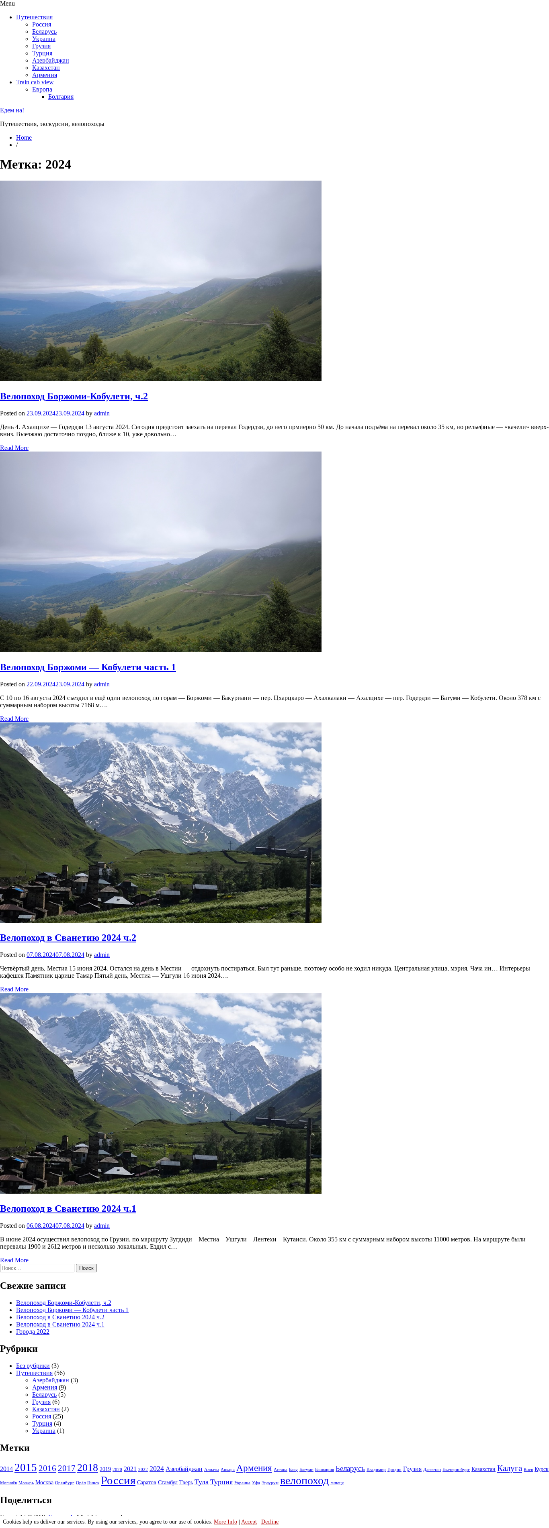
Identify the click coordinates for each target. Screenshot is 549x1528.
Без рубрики (33, 1365)
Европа (42, 89)
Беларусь (44, 31)
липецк (337, 1483)
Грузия (41, 46)
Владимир (376, 1469)
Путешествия (34, 17)
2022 (143, 1469)
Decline (270, 1522)
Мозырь (26, 1483)
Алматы (211, 1469)
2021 (130, 1468)
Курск (542, 1469)
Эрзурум (270, 1483)
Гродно (394, 1469)
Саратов (146, 1482)
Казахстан (46, 67)
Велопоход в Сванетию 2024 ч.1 (68, 1208)
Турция (42, 53)
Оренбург (64, 1483)
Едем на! (12, 110)
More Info (225, 1522)
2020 (117, 1469)
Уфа (256, 1483)
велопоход (304, 1480)
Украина (43, 38)
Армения (44, 74)
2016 (47, 1468)
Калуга (509, 1468)
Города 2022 (32, 1331)
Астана (280, 1469)
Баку (293, 1469)
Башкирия (324, 1469)
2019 (105, 1469)
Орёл (81, 1483)
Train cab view (35, 82)
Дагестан (432, 1469)
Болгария (61, 96)
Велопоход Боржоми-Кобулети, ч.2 (74, 396)
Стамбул (168, 1482)
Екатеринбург (456, 1469)
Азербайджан (50, 60)
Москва (44, 1482)
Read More (14, 447)
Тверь (186, 1482)
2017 (67, 1468)
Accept (249, 1522)
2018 (87, 1467)
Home (24, 137)
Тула (202, 1482)
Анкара (228, 1469)
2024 (157, 1469)
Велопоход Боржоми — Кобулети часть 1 (88, 667)
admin (102, 413)
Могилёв (8, 1483)
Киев (528, 1469)
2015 (25, 1467)
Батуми (306, 1469)
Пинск (93, 1483)
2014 (6, 1468)
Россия (41, 24)
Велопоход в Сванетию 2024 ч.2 (68, 937)
